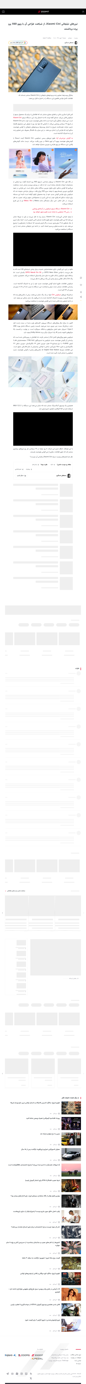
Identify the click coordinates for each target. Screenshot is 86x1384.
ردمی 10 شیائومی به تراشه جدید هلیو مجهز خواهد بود (51, 212)
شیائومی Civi (56, 295)
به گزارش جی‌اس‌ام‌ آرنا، (64, 138)
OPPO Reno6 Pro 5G (33, 272)
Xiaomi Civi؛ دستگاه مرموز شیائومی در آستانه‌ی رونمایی (50, 209)
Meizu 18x (28, 200)
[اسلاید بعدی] (2, 913)
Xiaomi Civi (17, 117)
